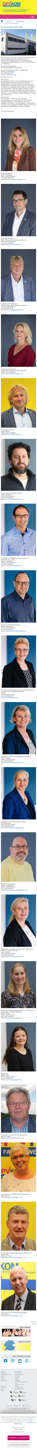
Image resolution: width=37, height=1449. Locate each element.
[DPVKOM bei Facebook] (5, 1361)
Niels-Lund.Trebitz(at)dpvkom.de (15, 1257)
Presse (17, 1386)
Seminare (17, 1380)
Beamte (16, 1378)
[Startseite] (2, 21)
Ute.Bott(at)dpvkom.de (12, 697)
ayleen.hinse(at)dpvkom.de (14, 1079)
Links (2, 1389)
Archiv (2, 1390)
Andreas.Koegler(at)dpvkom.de (14, 310)
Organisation (20, 21)
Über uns (9, 21)
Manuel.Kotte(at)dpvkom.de (14, 244)
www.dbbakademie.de (22, 1396)
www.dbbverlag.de (14, 1400)
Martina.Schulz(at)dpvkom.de (14, 1018)
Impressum (18, 1405)
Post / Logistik (18, 1373)
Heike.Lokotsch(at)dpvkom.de (14, 956)
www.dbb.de (14, 1392)
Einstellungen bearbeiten (18, 1445)
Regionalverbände (24, 1342)
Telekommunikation (19, 1374)
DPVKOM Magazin (19, 1389)
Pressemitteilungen (19, 1387)
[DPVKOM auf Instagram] (12, 1361)
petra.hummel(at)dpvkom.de (13, 1197)
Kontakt (10, 1405)
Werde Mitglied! (25, 1327)
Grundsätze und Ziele (6, 1374)
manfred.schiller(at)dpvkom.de (15, 1138)
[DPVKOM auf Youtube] (19, 1361)
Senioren (3, 1376)
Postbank (17, 1377)
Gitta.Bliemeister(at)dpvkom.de (15, 827)
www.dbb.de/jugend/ (22, 1392)
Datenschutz (27, 1405)
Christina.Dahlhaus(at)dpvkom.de (16, 179)
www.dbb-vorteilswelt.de (14, 1396)
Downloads (3, 1387)
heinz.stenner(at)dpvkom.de (14, 1315)
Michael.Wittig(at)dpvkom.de (14, 434)
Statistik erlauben (19, 1432)
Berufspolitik (18, 1371)
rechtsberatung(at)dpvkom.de (14, 499)
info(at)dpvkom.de (10, 74)
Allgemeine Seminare (20, 1384)
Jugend (2, 1378)
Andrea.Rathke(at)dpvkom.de (14, 373)
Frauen (2, 1377)
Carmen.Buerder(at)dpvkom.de (15, 762)
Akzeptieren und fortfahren (18, 1438)
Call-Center (17, 1376)
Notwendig (19, 1429)
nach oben (33, 1321)
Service (3, 1386)
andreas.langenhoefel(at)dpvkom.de (16, 890)
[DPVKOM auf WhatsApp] (26, 1361)
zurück (34, 1323)
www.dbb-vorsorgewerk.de (22, 1400)
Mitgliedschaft (4, 1380)
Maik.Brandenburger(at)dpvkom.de (16, 631)
